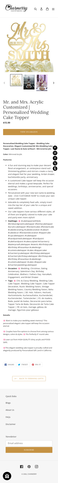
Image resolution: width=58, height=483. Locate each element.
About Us (10, 410)
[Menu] (53, 9)
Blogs (8, 402)
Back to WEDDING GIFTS (31, 378)
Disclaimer (11, 424)
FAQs (8, 417)
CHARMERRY (32, 474)
